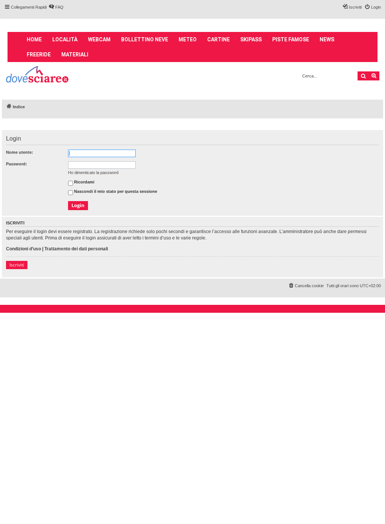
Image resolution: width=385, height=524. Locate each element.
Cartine (218, 39)
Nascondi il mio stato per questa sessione (115, 191)
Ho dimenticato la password (93, 172)
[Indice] (38, 75)
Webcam (99, 39)
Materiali (74, 54)
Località (64, 39)
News (327, 39)
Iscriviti (16, 265)
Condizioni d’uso (23, 248)
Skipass (251, 39)
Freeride (39, 54)
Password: (16, 164)
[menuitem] (56, 7)
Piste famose (290, 39)
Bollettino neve (144, 39)
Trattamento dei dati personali (76, 248)
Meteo (188, 39)
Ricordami (83, 182)
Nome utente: (19, 152)
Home (34, 39)
